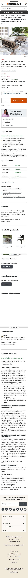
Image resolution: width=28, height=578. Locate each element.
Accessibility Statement (14, 554)
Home (2, 15)
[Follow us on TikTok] (21, 509)
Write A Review (7, 266)
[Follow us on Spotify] (25, 509)
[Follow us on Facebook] (3, 509)
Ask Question (6, 284)
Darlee (3, 24)
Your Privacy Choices (13, 557)
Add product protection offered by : (12, 91)
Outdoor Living (9, 15)
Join (23, 504)
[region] (14, 42)
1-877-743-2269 (14, 1)
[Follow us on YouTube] (10, 509)
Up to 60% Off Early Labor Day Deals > (14, 12)
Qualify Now (22, 81)
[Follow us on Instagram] (14, 509)
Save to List (6, 106)
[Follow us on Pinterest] (17, 509)
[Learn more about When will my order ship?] (7, 87)
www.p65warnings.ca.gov (8, 344)
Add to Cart (18, 100)
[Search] (24, 8)
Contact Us (14, 562)
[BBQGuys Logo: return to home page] (14, 4)
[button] (14, 516)
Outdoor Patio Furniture (20, 15)
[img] (14, 41)
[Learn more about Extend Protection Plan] (26, 93)
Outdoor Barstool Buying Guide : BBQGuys (14, 197)
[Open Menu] (2, 4)
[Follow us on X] (6, 509)
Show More (14, 156)
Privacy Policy (14, 551)
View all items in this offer (8, 71)
